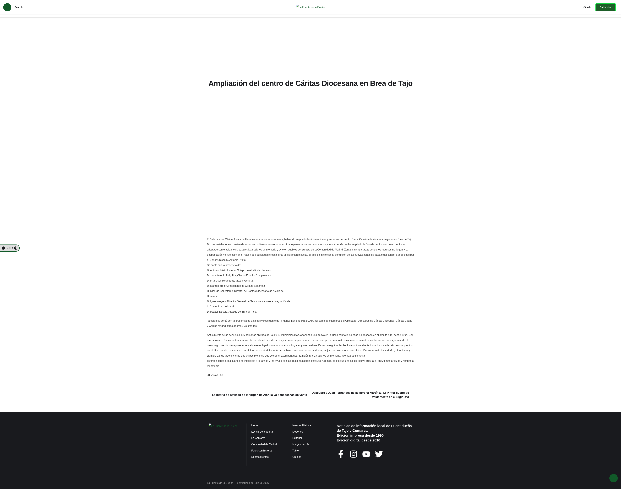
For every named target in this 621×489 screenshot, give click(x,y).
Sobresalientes (260, 457)
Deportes (297, 431)
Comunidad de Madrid (264, 444)
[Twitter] (379, 454)
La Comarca (258, 438)
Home (254, 425)
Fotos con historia (261, 450)
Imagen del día (300, 444)
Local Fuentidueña (262, 431)
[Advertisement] (310, 49)
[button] (587, 7)
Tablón (296, 450)
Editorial (297, 438)
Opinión (296, 457)
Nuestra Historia (301, 425)
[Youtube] (366, 454)
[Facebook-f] (341, 454)
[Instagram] (353, 454)
